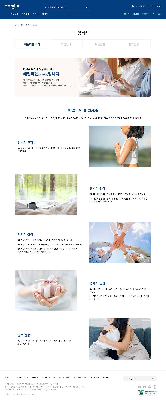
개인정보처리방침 (21, 377)
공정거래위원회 (65, 377)
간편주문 (25, 14)
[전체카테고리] (5, 14)
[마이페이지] (159, 14)
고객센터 (158, 6)
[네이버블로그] (145, 387)
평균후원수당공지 (81, 377)
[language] (133, 6)
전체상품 (14, 14)
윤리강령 (134, 44)
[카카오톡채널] (149, 387)
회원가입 (142, 6)
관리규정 (106, 377)
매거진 (136, 14)
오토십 (36, 14)
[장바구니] (153, 14)
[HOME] (12, 7)
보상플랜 (100, 44)
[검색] (86, 7)
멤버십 (127, 14)
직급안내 (66, 44)
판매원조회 (95, 377)
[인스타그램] (154, 387)
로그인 (150, 6)
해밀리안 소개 (32, 44)
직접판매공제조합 (48, 377)
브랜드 (145, 14)
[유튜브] (140, 387)
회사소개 (8, 377)
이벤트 (45, 14)
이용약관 (35, 377)
